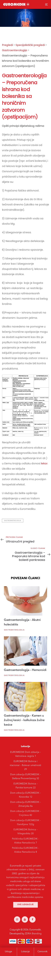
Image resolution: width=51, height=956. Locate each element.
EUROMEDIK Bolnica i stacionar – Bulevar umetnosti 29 (25, 765)
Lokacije (25, 951)
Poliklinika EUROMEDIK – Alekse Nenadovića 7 (25, 841)
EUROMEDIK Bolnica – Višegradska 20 (25, 831)
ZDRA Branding (33, 933)
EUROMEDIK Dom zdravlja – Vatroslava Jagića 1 (25, 754)
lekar (44, 463)
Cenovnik (42, 951)
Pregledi (7, 45)
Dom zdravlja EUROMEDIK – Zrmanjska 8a (25, 804)
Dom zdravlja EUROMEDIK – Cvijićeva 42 (25, 813)
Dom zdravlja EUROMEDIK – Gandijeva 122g (25, 822)
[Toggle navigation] (40, 4)
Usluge (8, 951)
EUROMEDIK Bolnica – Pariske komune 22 (25, 786)
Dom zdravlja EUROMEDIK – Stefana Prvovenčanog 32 (25, 776)
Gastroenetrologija (12, 521)
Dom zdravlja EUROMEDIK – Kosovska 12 (25, 795)
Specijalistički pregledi (30, 45)
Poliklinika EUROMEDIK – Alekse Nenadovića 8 (25, 850)
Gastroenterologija (14, 50)
